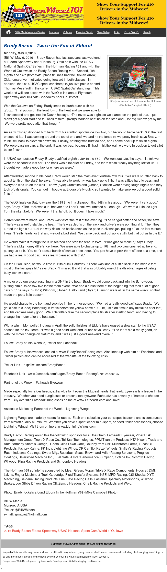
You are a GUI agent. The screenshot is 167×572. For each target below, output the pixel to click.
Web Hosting (76, 561)
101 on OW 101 (131, 32)
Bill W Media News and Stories (30, 32)
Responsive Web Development (20, 561)
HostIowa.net (94, 561)
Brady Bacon (21, 530)
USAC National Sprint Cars (78, 530)
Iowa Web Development (54, 561)
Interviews (54, 32)
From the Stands (84, 32)
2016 (7, 530)
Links (117, 32)
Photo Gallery (103, 32)
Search (147, 32)
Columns (67, 32)
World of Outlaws (110, 530)
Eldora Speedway (44, 530)
